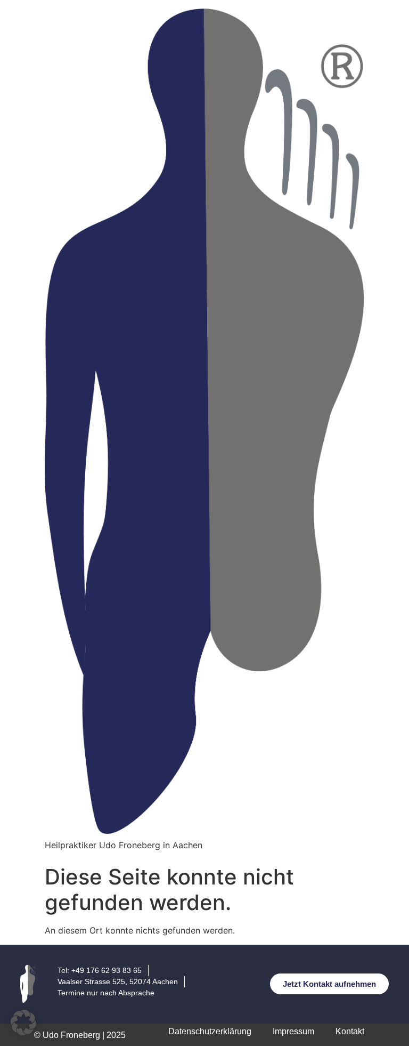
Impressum (293, 1031)
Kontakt (350, 1031)
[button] (23, 1022)
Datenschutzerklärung (209, 1031)
